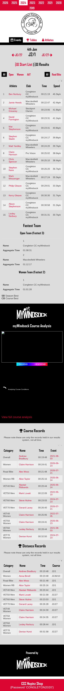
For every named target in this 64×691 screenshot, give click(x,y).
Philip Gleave (15, 185)
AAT (29, 74)
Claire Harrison (13, 153)
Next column (61, 81)
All (4, 74)
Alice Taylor (24, 479)
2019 (32, 8)
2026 (5, 3)
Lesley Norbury (13, 214)
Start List (25, 64)
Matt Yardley (15, 146)
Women (20, 74)
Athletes (49, 40)
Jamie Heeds (15, 102)
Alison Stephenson (15, 205)
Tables (33, 40)
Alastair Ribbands (23, 486)
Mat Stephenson (15, 127)
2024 (23, 3)
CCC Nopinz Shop (32, 685)
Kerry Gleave (15, 195)
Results (43, 64)
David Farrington (14, 118)
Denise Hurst (25, 536)
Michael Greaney (13, 109)
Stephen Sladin (13, 137)
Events (17, 40)
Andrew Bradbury (23, 457)
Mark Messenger (14, 177)
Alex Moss (24, 471)
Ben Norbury (15, 94)
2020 (59, 3)
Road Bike (56, 74)
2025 (14, 3)
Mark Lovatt (25, 493)
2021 (50, 3)
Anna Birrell (24, 576)
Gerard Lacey (25, 507)
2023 (32, 3)
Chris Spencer (13, 160)
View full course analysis (17, 417)
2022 (41, 3)
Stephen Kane (13, 168)
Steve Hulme (25, 500)
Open (11, 74)
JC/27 (18, 55)
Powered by (32, 653)
